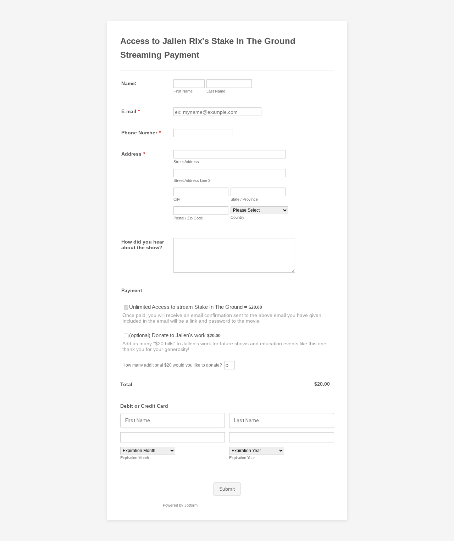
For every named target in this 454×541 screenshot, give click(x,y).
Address (133, 154)
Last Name (215, 91)
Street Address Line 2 (191, 180)
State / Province (244, 199)
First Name (183, 91)
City (176, 199)
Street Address (186, 162)
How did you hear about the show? (142, 244)
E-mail (130, 111)
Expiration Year (242, 458)
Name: (129, 83)
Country (237, 217)
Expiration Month (134, 458)
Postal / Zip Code (188, 218)
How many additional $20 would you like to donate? (172, 365)
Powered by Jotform (180, 505)
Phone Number (141, 132)
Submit (227, 489)
